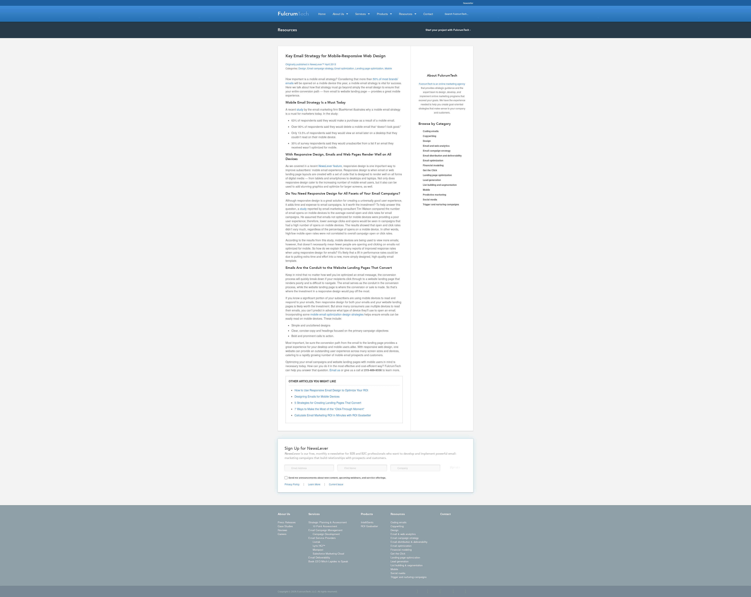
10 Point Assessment (325, 526)
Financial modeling (433, 165)
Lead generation (432, 180)
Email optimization (344, 68)
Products (367, 514)
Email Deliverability (319, 557)
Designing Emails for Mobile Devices (317, 396)
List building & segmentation (407, 565)
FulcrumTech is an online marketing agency (442, 83)
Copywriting (429, 136)
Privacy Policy (292, 484)
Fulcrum (293, 14)
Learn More (314, 484)
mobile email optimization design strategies (337, 314)
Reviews (282, 530)
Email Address (288, 468)
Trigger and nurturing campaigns (441, 204)
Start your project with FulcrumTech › (448, 30)
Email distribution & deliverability (409, 542)
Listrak (316, 542)
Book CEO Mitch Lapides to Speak (328, 561)
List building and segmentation (440, 185)
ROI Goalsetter (369, 526)
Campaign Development (326, 534)
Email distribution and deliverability (442, 155)
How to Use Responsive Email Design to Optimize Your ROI (331, 390)
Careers (282, 534)
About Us (284, 514)
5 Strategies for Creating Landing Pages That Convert (328, 403)
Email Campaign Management (325, 530)
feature (330, 166)
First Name (341, 468)
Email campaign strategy (320, 68)
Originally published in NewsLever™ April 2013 (311, 64)
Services (314, 514)
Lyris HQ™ (319, 546)
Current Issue (336, 484)
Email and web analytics (436, 145)
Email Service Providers (322, 538)
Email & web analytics (403, 534)
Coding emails (431, 131)
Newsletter (468, 2)
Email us (335, 370)
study (300, 109)
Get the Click (430, 170)
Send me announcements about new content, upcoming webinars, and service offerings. (337, 477)
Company (394, 468)
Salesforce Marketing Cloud (328, 553)
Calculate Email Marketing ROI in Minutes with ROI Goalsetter (333, 415)
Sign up (454, 468)
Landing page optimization (369, 68)
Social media (430, 199)
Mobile (388, 68)
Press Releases (287, 522)
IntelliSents (367, 522)
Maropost (318, 549)
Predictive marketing (434, 194)
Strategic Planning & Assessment (327, 522)
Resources (398, 514)
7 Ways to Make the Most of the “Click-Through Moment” (329, 409)
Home (322, 14)
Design (302, 68)
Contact (445, 514)
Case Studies (285, 526)
